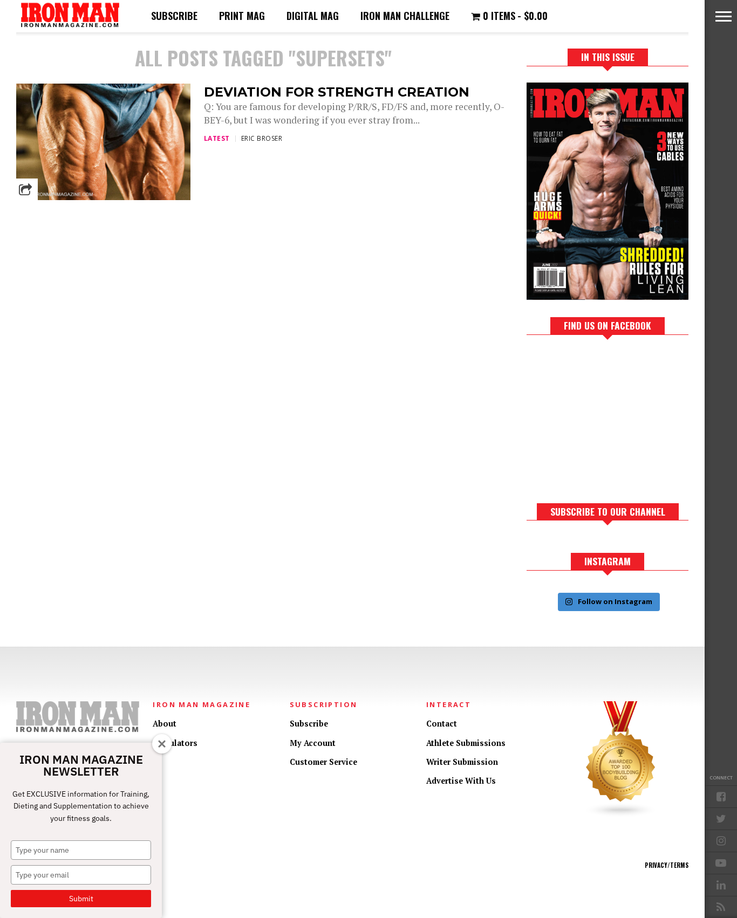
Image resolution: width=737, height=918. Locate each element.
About (164, 723)
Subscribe (174, 16)
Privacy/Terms (666, 865)
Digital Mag (312, 16)
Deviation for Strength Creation (336, 92)
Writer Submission (462, 762)
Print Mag (242, 16)
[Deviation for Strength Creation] (103, 197)
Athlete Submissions (466, 743)
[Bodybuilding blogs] (621, 815)
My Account (313, 743)
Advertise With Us (461, 781)
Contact (441, 723)
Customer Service (323, 762)
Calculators (175, 743)
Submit (81, 898)
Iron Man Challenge (404, 16)
